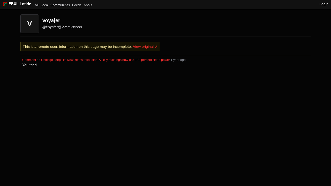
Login (323, 4)
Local (45, 5)
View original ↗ (145, 46)
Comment (29, 59)
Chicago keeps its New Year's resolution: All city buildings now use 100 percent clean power (105, 59)
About (88, 5)
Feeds (76, 5)
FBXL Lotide (20, 4)
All (37, 5)
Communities (60, 5)
